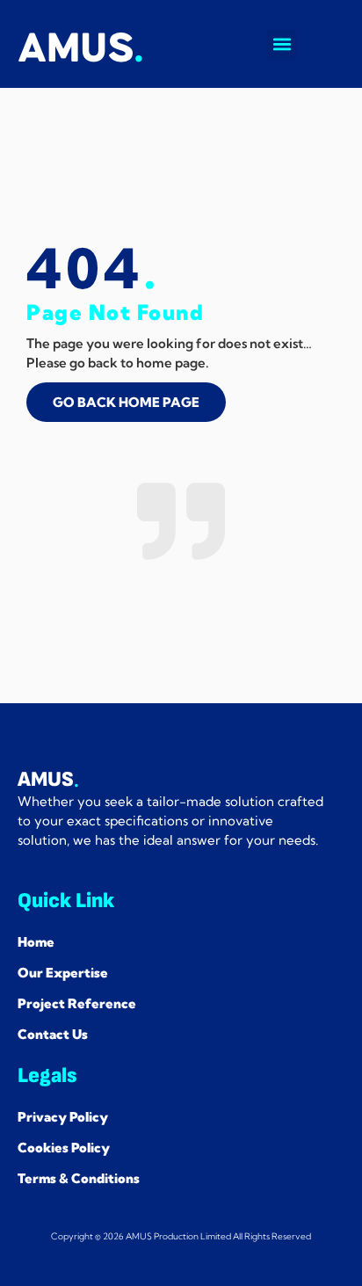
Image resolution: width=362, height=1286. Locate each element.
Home (36, 942)
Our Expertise (63, 972)
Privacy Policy (63, 1116)
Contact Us (53, 1034)
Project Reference (77, 1003)
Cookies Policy (64, 1147)
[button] (281, 44)
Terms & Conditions (79, 1178)
